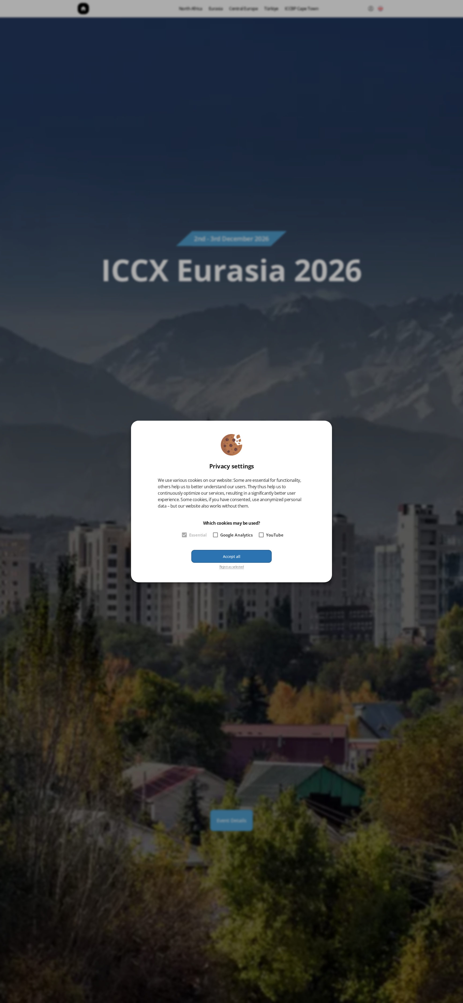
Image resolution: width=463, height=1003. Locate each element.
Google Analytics (236, 535)
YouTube (274, 535)
